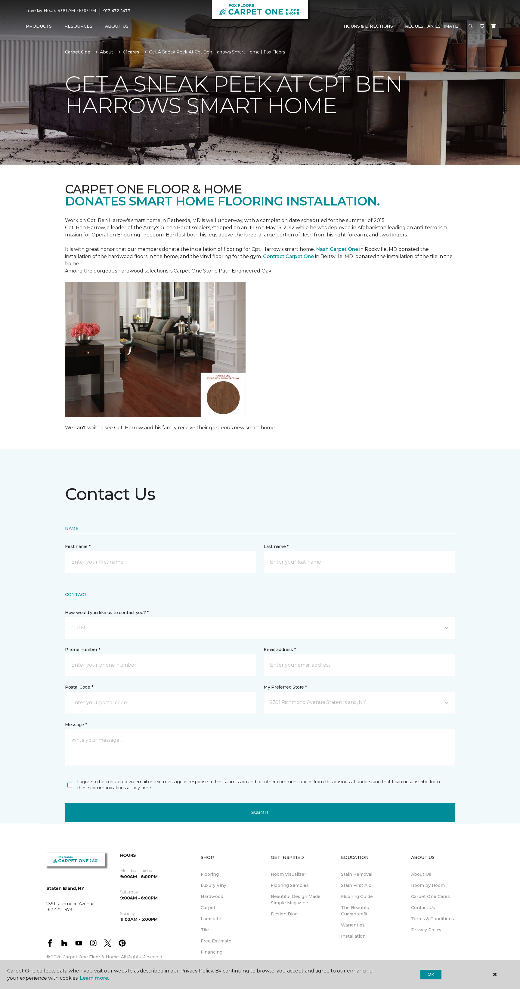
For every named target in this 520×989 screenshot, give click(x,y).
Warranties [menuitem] (353, 925)
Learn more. (94, 978)
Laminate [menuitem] (211, 918)
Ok (431, 974)
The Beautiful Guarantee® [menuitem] (355, 911)
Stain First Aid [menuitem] (356, 885)
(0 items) (493, 26)
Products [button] (39, 26)
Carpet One (77, 52)
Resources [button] (78, 26)
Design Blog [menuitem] (284, 914)
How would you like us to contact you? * (107, 612)
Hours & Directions (368, 26)
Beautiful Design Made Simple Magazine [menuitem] (295, 899)
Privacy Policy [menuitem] (426, 930)
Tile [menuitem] (205, 930)
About (106, 52)
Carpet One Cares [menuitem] (430, 896)
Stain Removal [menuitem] (356, 874)
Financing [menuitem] (211, 952)
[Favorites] (482, 26)
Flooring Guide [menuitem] (357, 896)
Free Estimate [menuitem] (216, 941)
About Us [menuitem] (421, 874)
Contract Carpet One (288, 256)
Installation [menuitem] (353, 936)
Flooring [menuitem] (210, 874)
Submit (260, 812)
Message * (76, 725)
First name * (78, 546)
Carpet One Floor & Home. (91, 957)
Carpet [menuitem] (208, 907)
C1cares (131, 52)
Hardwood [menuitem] (212, 896)
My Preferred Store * (285, 687)
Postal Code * (79, 687)
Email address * (280, 649)
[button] (470, 26)
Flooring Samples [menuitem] (290, 885)
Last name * (276, 546)
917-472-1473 (116, 11)
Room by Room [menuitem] (428, 885)
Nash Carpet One (337, 249)
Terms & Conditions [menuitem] (432, 918)
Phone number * (82, 649)
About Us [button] (116, 26)
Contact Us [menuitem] (423, 907)
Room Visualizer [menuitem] (288, 874)
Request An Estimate (431, 26)
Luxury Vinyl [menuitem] (214, 885)
